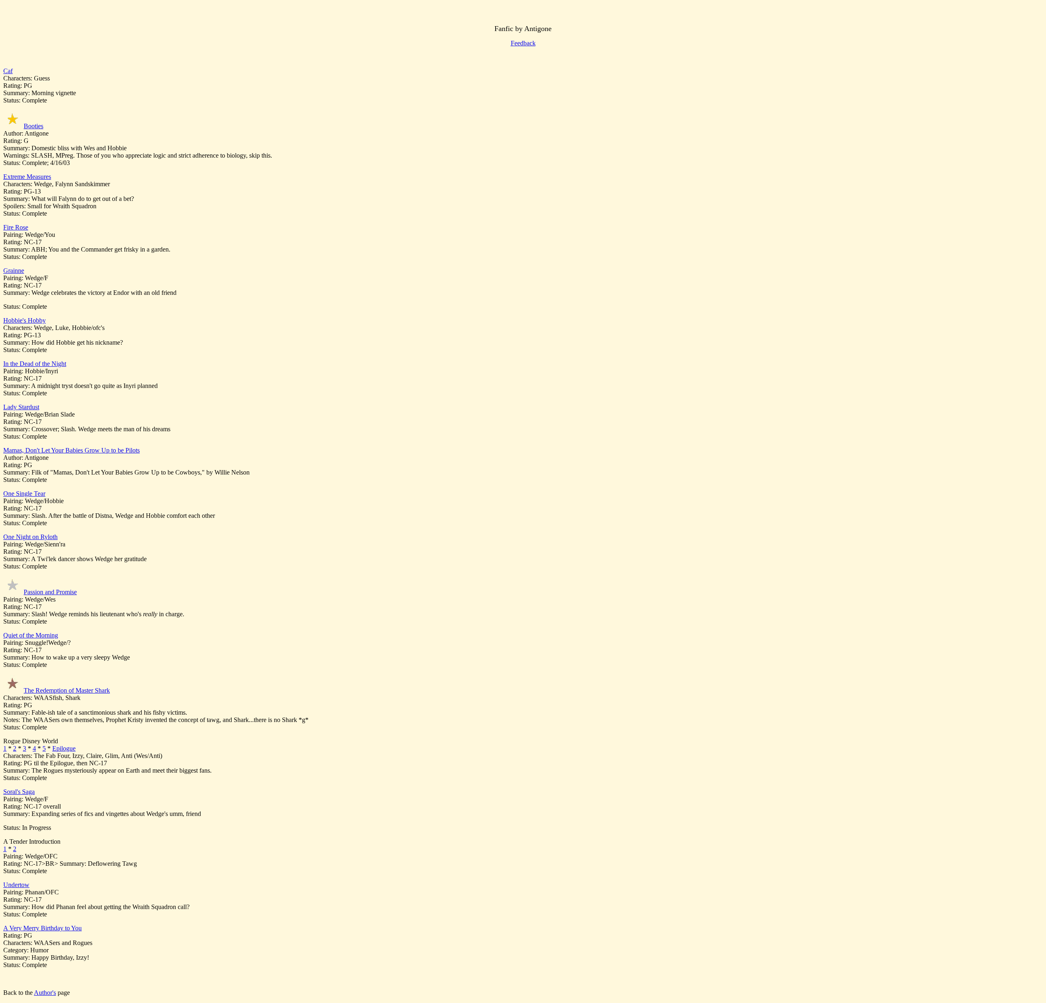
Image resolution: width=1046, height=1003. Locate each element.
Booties (33, 126)
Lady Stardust (21, 406)
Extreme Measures (27, 176)
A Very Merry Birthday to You (42, 928)
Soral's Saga (19, 791)
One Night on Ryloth (30, 536)
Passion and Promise (50, 591)
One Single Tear (24, 493)
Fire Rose (15, 227)
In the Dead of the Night (34, 363)
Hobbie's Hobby (24, 320)
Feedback (523, 43)
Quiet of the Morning (30, 635)
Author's (45, 992)
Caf (8, 70)
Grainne (13, 270)
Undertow (16, 884)
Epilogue (64, 748)
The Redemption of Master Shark (67, 690)
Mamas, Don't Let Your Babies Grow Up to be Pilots (71, 450)
